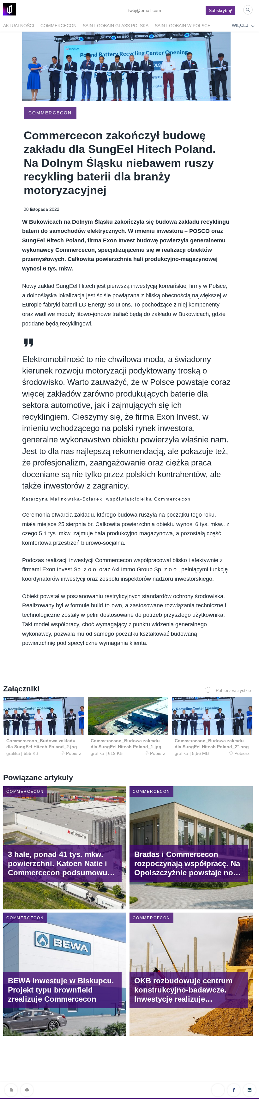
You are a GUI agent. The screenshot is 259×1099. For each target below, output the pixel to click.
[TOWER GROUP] (9, 15)
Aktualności (18, 25)
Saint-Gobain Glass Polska (115, 25)
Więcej (240, 25)
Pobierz (73, 753)
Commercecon (58, 25)
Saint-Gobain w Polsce (182, 25)
